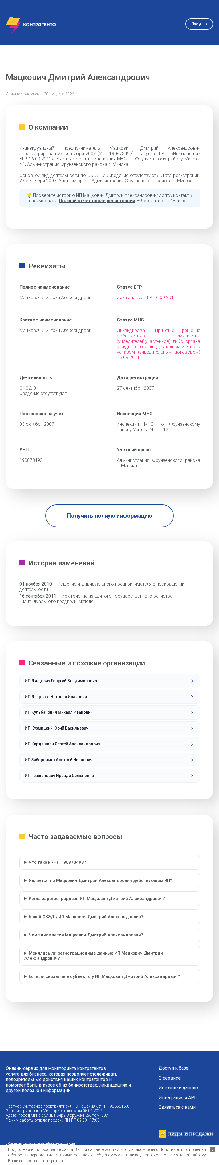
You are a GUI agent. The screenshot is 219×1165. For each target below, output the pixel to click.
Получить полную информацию (109, 515)
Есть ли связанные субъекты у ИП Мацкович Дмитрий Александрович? (104, 976)
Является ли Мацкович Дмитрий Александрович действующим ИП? (100, 880)
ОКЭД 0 (27, 388)
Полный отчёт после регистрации (97, 200)
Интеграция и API (177, 1097)
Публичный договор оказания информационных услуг (40, 1143)
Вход (197, 24)
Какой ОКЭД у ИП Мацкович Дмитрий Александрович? (86, 916)
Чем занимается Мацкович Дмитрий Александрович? (86, 935)
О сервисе (170, 1078)
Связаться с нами (177, 1107)
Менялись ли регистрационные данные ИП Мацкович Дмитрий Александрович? (93, 956)
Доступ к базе (173, 1068)
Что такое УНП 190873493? (57, 862)
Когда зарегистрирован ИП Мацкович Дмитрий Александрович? (97, 898)
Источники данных (179, 1087)
